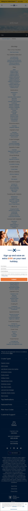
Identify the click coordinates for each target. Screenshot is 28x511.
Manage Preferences (13, 509)
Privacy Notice (14, 506)
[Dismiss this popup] (26, 231)
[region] (14, 506)
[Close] (25, 504)
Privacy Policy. (5, 275)
